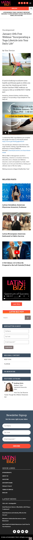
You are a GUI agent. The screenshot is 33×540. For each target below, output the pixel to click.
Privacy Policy (7, 486)
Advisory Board (7, 482)
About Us (5, 476)
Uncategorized (8, 30)
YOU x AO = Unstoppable (9, 503)
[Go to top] (30, 538)
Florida (7, 364)
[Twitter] (22, 3)
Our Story (5, 479)
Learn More (16, 304)
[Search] (28, 318)
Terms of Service (7, 489)
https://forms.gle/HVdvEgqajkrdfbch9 (13, 141)
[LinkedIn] (24, 3)
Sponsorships (6, 472)
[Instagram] (27, 3)
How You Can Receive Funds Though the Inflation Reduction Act (16, 395)
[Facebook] (19, 3)
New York (7, 359)
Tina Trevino (9, 50)
